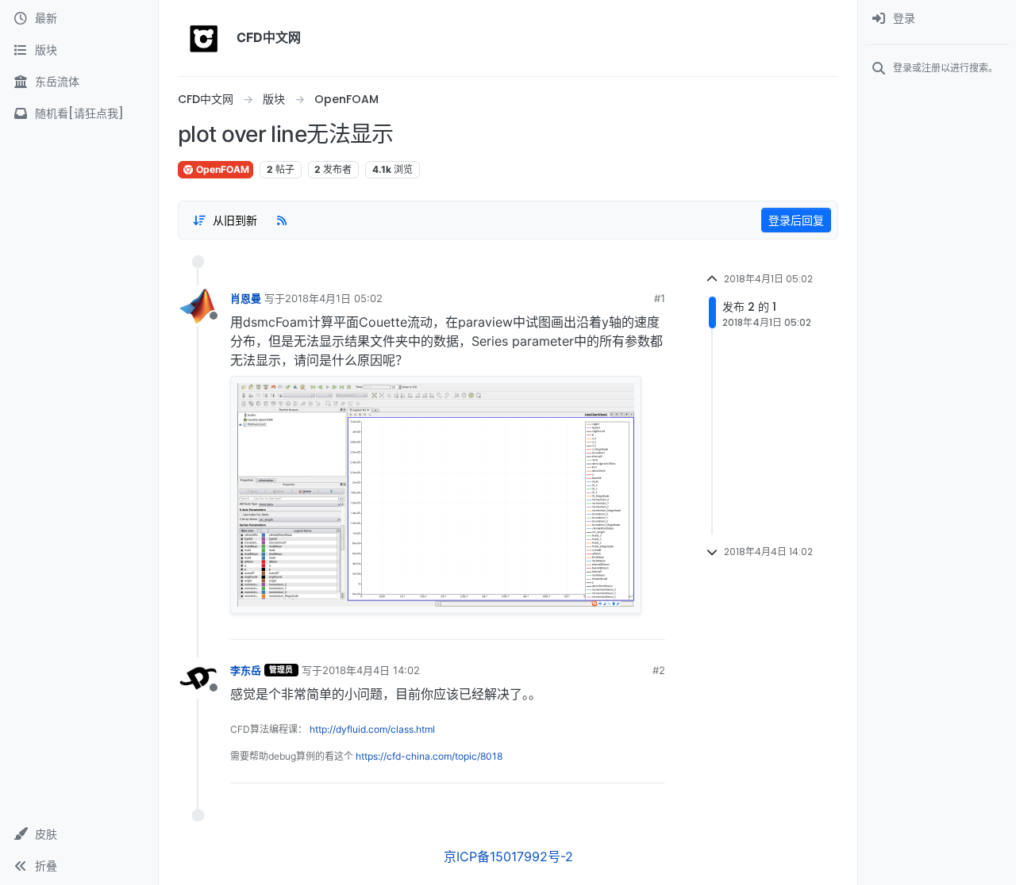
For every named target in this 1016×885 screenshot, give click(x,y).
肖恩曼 (245, 298)
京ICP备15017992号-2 (508, 856)
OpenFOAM (221, 169)
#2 (658, 670)
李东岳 (245, 670)
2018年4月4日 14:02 (371, 670)
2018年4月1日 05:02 (334, 298)
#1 (659, 298)
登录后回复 (796, 220)
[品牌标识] (204, 38)
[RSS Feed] (282, 220)
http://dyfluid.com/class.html (372, 729)
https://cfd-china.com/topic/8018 (429, 756)
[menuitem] (937, 19)
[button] (79, 834)
